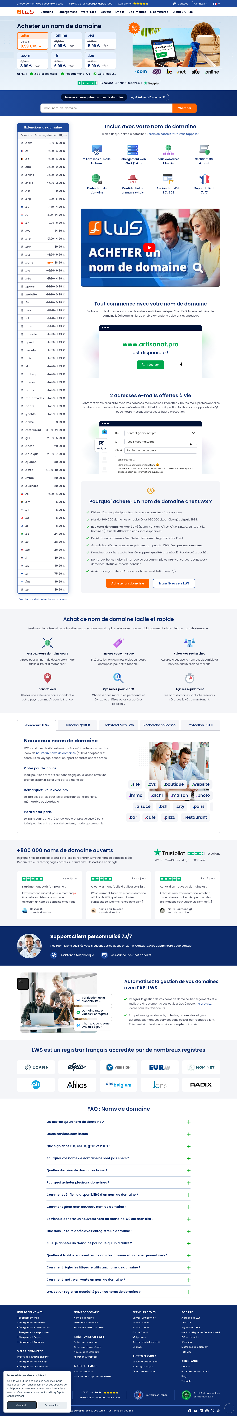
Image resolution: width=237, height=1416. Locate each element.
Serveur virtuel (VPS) (144, 1317)
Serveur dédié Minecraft (146, 1342)
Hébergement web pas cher (33, 1332)
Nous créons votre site (86, 1352)
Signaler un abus (190, 1327)
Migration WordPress (86, 1356)
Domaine (47, 12)
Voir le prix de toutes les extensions (43, 599)
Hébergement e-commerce (33, 1366)
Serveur (105, 12)
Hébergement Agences (30, 1342)
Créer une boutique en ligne (33, 1356)
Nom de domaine (84, 1317)
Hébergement (67, 12)
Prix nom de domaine (86, 1322)
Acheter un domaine (127, 583)
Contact (183, 3)
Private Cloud (140, 1332)
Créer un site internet (86, 1342)
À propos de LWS (191, 1317)
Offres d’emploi (190, 1337)
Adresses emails (83, 1371)
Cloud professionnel (144, 1371)
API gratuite (203, 1004)
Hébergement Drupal (29, 1337)
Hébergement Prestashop (32, 1361)
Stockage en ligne (143, 1366)
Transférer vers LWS (174, 583)
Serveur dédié (141, 1322)
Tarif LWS (186, 1351)
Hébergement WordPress (31, 1322)
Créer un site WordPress (87, 1347)
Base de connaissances (195, 1371)
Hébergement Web (28, 1317)
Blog (184, 1376)
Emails (119, 12)
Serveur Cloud (141, 1327)
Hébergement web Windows (33, 1327)
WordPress (88, 12)
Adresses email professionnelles (92, 1376)
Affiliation (186, 1342)
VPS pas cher (140, 1337)
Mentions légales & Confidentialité (200, 1332)
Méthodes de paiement (194, 1347)
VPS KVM (137, 1347)
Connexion (200, 3)
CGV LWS (186, 1322)
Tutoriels (186, 1381)
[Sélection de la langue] (216, 4)
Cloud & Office (183, 12)
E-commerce (159, 12)
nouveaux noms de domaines (56, 753)
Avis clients (125, 3)
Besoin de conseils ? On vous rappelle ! (173, 134)
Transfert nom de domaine (89, 1327)
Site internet (137, 12)
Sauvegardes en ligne (145, 1361)
